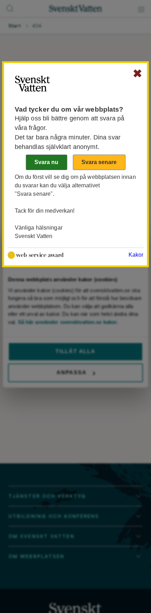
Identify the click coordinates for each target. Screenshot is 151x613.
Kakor (136, 255)
